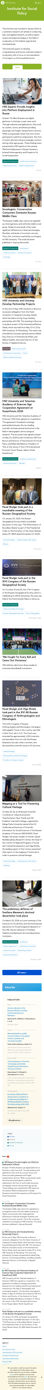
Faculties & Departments (10, 1355)
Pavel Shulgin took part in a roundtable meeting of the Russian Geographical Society (21, 1312)
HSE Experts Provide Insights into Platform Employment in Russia (20, 1163)
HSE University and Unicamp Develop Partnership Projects (18, 1232)
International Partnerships (10, 1358)
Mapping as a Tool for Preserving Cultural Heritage (20, 805)
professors (23, 942)
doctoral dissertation (10, 955)
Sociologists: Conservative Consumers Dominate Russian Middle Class (18, 1204)
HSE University (10, 3)
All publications (14, 1120)
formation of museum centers (13, 760)
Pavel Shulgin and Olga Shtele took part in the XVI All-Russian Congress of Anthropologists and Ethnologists (21, 714)
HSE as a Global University (12, 357)
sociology (6, 257)
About (5, 1343)
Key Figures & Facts (8, 1349)
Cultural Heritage (9, 861)
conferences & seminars (28, 161)
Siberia (5, 544)
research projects (9, 253)
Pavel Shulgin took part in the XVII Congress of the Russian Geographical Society (19, 581)
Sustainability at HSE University (12, 1352)
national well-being (9, 463)
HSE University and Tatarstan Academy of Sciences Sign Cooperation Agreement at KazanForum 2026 (20, 1272)
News (4, 1156)
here (11, 1375)
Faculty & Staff (6, 1362)
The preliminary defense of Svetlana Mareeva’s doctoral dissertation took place (18, 912)
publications (24, 248)
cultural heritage (9, 540)
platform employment (26, 165)
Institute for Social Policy (22, 11)
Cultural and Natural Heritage (13, 609)
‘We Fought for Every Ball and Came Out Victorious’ (19, 658)
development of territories (27, 861)
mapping (6, 865)
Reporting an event (9, 165)
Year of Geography (32, 613)
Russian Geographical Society (13, 613)
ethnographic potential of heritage (15, 755)
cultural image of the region (26, 540)
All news (21, 972)
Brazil (25, 353)
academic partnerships (28, 459)
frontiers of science (24, 253)
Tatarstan (22, 463)
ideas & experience (10, 946)
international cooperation (12, 353)
